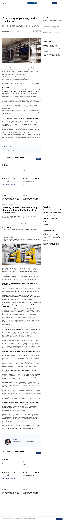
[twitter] (21, 35)
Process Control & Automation (8, 204)
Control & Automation (10, 9)
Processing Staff (5, 31)
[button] (3, 3)
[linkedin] (19, 35)
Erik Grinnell (4, 220)
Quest (14, 339)
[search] (5, 3)
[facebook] (18, 35)
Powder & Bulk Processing (41, 9)
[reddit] (23, 35)
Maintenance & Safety (21, 9)
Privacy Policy (32, 518)
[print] (40, 35)
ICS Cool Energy (36, 67)
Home (3, 15)
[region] (32, 519)
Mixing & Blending (31, 9)
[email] (25, 35)
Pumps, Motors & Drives (53, 9)
